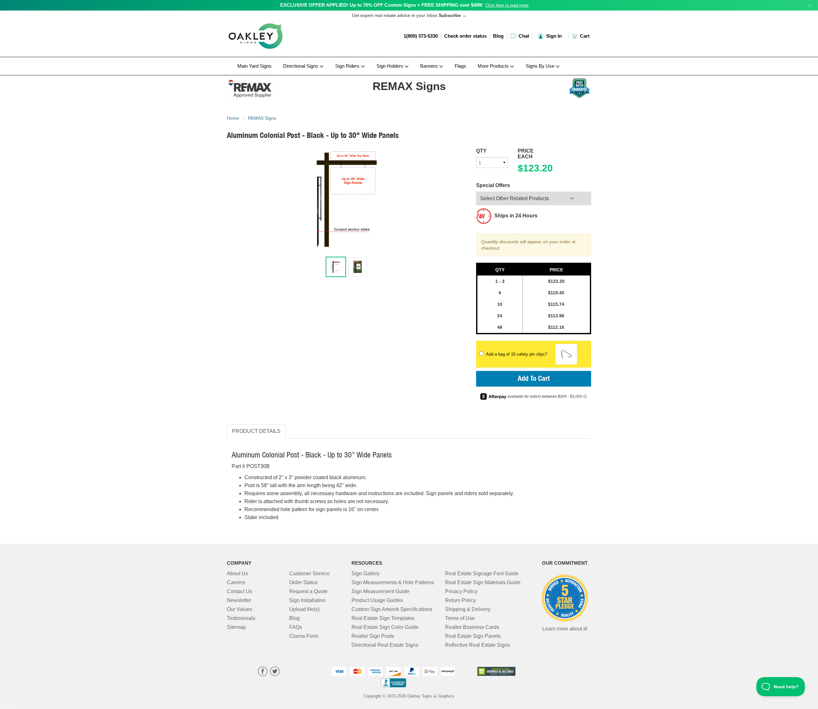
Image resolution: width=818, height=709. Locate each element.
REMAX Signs (262, 118)
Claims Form (303, 636)
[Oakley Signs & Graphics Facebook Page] (262, 672)
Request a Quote (308, 591)
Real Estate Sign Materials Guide (483, 582)
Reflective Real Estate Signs (477, 645)
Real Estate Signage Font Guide (482, 573)
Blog (498, 36)
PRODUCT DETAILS (256, 431)
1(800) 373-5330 (421, 36)
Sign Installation (307, 600)
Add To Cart (534, 379)
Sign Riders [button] (348, 66)
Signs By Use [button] (541, 66)
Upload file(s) (304, 609)
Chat (523, 36)
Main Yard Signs (254, 66)
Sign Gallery (365, 573)
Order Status (303, 582)
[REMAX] (269, 87)
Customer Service (309, 573)
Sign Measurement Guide (380, 591)
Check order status (465, 36)
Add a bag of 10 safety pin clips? (515, 354)
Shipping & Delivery (467, 609)
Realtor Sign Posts (372, 636)
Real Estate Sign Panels (473, 636)
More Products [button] (494, 66)
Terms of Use (460, 618)
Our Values (239, 609)
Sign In (553, 36)
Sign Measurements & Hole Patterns (392, 582)
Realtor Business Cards (472, 627)
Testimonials (241, 618)
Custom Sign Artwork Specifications (391, 609)
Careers (236, 582)
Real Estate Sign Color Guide (385, 627)
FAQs (295, 627)
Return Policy (460, 600)
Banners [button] (429, 66)
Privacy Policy (461, 591)
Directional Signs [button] (301, 66)
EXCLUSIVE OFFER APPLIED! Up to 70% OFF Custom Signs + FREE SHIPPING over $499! (381, 5)
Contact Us (239, 591)
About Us (237, 573)
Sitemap (236, 627)
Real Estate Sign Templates (382, 618)
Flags (460, 66)
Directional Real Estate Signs (384, 645)
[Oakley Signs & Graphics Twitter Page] (274, 672)
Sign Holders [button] (390, 66)
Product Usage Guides (377, 600)
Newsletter (239, 600)
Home (233, 118)
